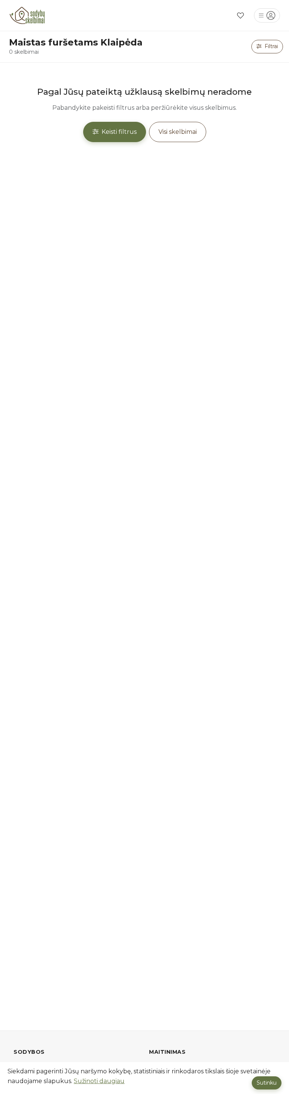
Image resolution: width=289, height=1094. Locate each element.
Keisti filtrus (118, 131)
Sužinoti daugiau (99, 1081)
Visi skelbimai (177, 131)
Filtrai (270, 46)
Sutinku (267, 1082)
